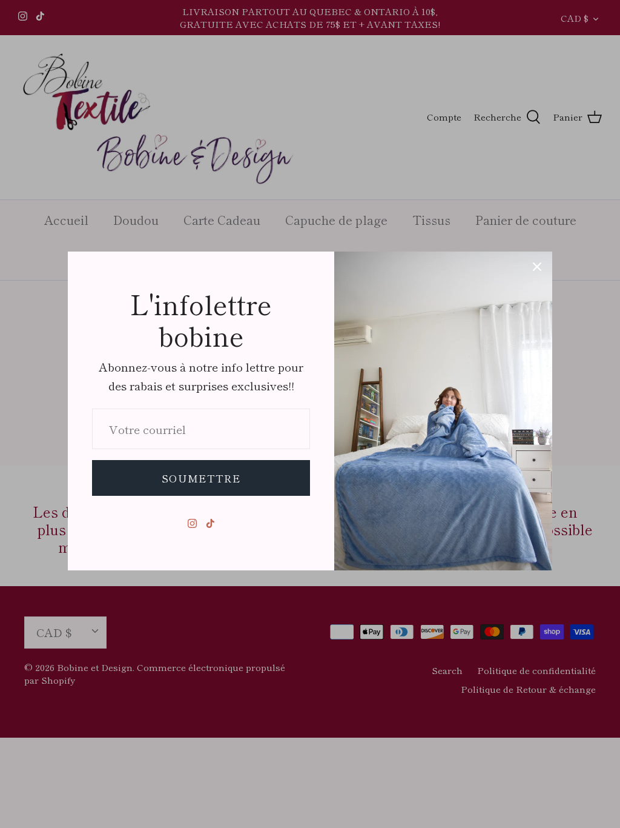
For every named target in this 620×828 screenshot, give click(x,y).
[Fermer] (537, 266)
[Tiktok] (210, 523)
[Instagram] (192, 523)
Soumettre (201, 478)
